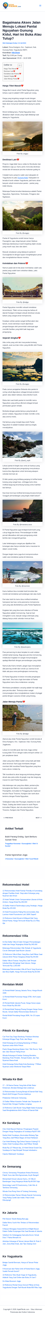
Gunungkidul (26, 843)
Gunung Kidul (23, 178)
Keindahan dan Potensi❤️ (12, 74)
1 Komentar (9, 859)
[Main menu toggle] (40, 5)
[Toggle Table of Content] (18, 65)
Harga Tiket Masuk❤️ (11, 69)
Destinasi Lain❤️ (9, 71)
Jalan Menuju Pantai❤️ (11, 79)
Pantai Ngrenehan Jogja (16, 855)
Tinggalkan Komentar (12, 843)
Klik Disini (16, 53)
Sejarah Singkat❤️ (10, 76)
